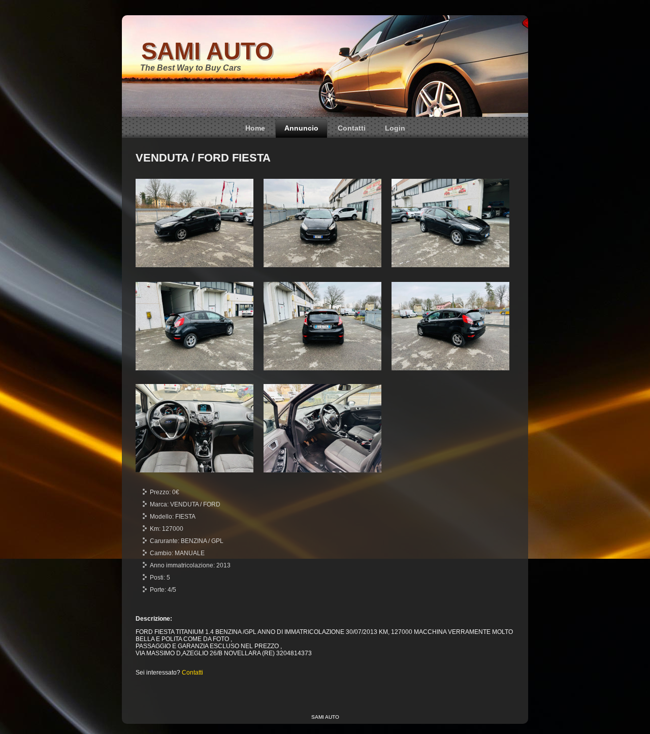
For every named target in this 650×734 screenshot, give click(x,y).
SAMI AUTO (207, 51)
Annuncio (301, 128)
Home (255, 128)
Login (395, 128)
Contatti (352, 128)
